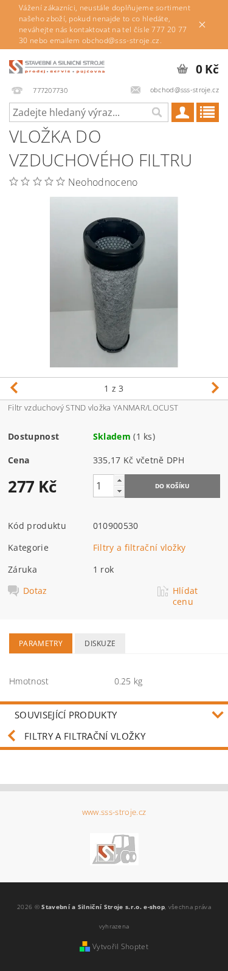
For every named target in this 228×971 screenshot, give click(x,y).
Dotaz (35, 590)
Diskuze (100, 643)
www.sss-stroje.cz (114, 812)
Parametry (41, 643)
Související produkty (66, 715)
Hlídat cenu (185, 596)
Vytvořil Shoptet (120, 946)
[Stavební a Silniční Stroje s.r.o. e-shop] (57, 65)
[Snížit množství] (119, 491)
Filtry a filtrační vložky (139, 547)
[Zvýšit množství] (119, 480)
